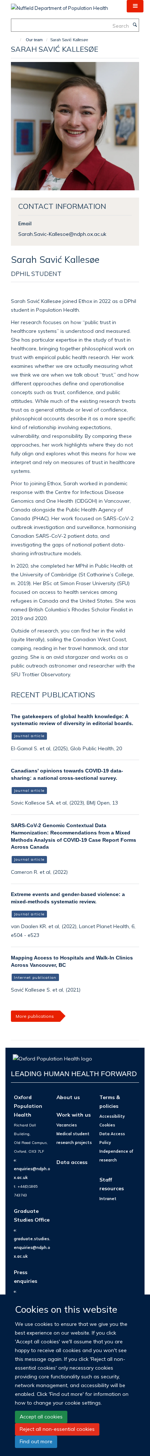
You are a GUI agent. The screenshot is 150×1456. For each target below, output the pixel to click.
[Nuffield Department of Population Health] (59, 5)
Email (25, 223)
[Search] (135, 25)
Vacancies (66, 1125)
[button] (135, 6)
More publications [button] (35, 1016)
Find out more (36, 1441)
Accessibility (112, 1116)
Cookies (107, 1125)
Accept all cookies (41, 1416)
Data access (71, 1162)
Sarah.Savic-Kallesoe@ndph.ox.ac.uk (62, 234)
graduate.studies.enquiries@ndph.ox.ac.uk (32, 1247)
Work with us (73, 1115)
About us (68, 1097)
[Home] (17, 40)
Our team (34, 40)
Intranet (108, 1198)
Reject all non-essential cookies (57, 1429)
